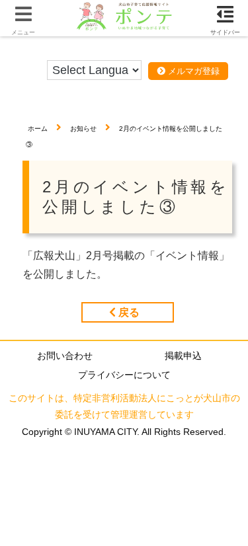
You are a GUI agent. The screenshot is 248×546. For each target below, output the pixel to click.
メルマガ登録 (192, 71)
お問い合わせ (65, 355)
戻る (128, 312)
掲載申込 (183, 355)
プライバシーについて (124, 375)
